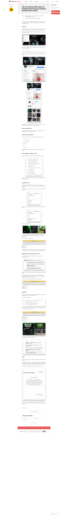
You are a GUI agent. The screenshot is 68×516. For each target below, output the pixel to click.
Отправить (34, 423)
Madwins (10, 6)
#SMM (22, 4)
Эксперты (57, 1)
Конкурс (31, 1)
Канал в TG (56, 13)
